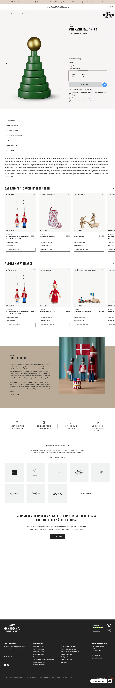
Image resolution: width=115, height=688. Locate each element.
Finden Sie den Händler (67, 659)
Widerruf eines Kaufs (38, 649)
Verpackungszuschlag (38, 654)
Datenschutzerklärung (66, 654)
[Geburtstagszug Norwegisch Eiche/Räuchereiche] (101, 310)
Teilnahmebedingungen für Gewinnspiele (43, 659)
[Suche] (108, 7)
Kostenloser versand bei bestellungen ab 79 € (47, 1)
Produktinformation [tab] (12, 126)
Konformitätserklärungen (39, 662)
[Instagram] (8, 664)
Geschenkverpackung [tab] (12, 130)
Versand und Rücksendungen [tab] (14, 136)
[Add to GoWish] (104, 84)
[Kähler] (14, 472)
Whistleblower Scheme (98, 658)
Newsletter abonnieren (39, 664)
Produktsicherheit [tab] (11, 146)
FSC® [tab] (7, 141)
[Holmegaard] (100, 472)
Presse (94, 653)
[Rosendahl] (57, 472)
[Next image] (62, 63)
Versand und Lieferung (38, 651)
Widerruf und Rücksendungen (68, 649)
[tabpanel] (57, 167)
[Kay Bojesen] (79, 472)
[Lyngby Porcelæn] (36, 472)
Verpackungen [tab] (10, 150)
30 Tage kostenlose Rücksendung (70, 1)
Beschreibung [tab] (11, 121)
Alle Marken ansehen (86, 494)
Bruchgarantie (64, 657)
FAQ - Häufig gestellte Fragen (68, 646)
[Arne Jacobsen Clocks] (14, 493)
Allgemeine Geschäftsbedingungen (70, 651)
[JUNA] (57, 493)
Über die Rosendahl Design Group (98, 647)
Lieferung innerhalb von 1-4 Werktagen (22, 1)
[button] (14, 101)
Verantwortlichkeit (96, 655)
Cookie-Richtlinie (37, 657)
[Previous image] (7, 63)
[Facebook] (5, 664)
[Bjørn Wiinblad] (36, 493)
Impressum (64, 662)
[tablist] (57, 135)
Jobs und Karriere (96, 650)
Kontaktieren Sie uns (38, 646)
